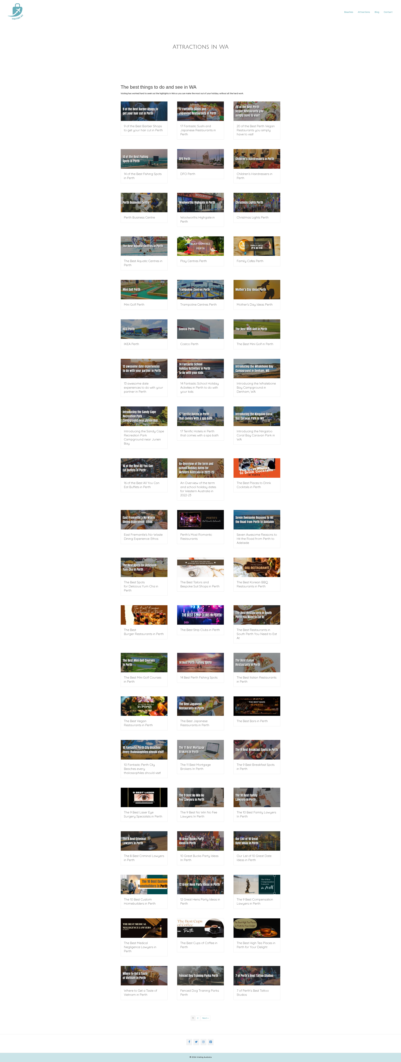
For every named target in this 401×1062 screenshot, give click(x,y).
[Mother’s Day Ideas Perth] (257, 290)
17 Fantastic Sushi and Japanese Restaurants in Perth (198, 130)
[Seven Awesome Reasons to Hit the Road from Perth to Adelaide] (257, 519)
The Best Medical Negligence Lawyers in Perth (140, 947)
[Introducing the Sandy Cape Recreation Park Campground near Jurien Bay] (144, 416)
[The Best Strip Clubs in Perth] (200, 615)
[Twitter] (196, 1042)
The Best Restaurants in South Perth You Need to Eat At (257, 634)
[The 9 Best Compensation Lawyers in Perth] (257, 884)
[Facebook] (189, 1042)
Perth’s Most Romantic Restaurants (196, 537)
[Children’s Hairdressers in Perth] (257, 159)
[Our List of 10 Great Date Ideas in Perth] (257, 841)
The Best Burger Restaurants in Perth (144, 632)
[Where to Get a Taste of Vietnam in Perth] (144, 976)
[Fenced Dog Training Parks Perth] (200, 976)
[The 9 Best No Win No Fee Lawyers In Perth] (200, 797)
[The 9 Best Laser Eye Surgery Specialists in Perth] (144, 797)
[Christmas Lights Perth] (257, 202)
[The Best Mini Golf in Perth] (257, 329)
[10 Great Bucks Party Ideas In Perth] (200, 841)
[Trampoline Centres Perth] (200, 290)
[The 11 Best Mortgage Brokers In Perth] (200, 750)
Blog (377, 12)
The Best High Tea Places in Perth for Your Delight (256, 945)
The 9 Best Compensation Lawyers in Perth (255, 901)
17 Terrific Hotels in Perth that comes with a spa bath (199, 433)
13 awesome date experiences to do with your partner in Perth (143, 387)
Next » (205, 1018)
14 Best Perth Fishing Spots (199, 677)
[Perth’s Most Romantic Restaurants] (200, 519)
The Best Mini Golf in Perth (255, 344)
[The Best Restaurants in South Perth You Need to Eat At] (257, 615)
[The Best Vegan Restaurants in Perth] (144, 706)
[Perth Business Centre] (144, 202)
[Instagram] (203, 1042)
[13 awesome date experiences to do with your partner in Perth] (144, 368)
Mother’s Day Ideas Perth (255, 304)
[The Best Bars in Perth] (257, 706)
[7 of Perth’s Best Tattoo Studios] (257, 976)
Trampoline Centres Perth (198, 304)
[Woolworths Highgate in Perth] (200, 202)
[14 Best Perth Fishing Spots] (200, 662)
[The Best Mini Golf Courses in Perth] (144, 662)
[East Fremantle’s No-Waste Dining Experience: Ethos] (144, 519)
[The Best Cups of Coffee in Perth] (200, 928)
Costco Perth (189, 344)
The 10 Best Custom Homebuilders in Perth (140, 901)
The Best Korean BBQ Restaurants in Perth (252, 584)
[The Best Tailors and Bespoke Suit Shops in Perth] (200, 567)
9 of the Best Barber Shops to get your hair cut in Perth (143, 128)
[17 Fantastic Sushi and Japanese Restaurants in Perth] (200, 111)
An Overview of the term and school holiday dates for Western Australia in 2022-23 (198, 489)
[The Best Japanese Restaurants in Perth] (200, 706)
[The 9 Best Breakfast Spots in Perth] (257, 750)
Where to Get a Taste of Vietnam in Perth (140, 993)
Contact (388, 12)
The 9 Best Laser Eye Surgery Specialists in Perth (143, 814)
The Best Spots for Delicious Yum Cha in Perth (141, 586)
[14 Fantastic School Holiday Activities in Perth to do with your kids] (200, 368)
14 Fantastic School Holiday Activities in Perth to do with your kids (199, 387)
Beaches (348, 12)
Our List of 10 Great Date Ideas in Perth (254, 858)
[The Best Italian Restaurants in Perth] (257, 662)
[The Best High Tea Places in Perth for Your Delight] (257, 928)
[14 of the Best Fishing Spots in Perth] (144, 159)
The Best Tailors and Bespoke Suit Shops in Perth (200, 584)
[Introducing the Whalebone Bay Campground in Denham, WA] (257, 368)
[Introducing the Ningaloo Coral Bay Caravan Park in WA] (257, 416)
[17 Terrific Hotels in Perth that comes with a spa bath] (200, 416)
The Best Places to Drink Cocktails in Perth (254, 485)
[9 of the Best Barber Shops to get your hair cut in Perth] (144, 111)
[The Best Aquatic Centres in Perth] (144, 246)
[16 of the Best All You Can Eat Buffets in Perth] (144, 468)
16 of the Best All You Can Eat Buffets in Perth (141, 485)
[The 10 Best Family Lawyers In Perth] (257, 797)
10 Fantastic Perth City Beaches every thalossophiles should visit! (142, 769)
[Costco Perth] (200, 329)
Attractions (364, 12)
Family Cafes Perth (250, 261)
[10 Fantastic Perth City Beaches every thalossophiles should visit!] (144, 750)
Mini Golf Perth (134, 304)
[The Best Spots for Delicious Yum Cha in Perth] (144, 567)
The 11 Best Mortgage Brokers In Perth (195, 767)
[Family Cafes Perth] (257, 246)
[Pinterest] (211, 1042)
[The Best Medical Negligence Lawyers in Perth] (144, 928)
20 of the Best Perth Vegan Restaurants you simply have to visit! (256, 130)
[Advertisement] (52, 52)
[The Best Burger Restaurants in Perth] (144, 615)
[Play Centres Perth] (200, 246)
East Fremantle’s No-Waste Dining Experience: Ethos (143, 537)
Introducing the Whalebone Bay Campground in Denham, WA (256, 387)
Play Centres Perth (193, 261)
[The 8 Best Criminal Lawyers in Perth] (144, 841)
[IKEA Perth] (144, 329)
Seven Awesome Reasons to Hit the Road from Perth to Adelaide (257, 539)
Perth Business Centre (139, 217)
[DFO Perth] (200, 159)
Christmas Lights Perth (253, 217)
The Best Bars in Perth (252, 721)
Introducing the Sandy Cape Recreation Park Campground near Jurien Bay (144, 437)
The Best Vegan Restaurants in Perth (138, 723)
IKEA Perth (131, 344)
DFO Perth (187, 174)
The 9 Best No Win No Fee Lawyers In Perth (198, 814)
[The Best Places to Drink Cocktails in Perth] (257, 468)
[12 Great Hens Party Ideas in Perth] (200, 884)
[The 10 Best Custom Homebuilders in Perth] (144, 884)
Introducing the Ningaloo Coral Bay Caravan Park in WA (256, 435)
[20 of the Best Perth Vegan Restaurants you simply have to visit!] (257, 111)
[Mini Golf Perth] (144, 290)
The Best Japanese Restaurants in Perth (194, 723)
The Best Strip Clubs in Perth (200, 630)
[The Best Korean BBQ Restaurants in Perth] (257, 567)
